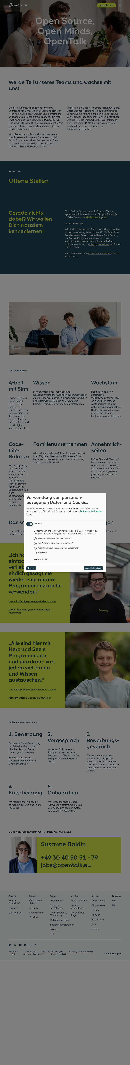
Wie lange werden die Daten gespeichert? (58, 548)
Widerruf (42, 553)
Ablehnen (31, 568)
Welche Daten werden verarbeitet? (55, 538)
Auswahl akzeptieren (93, 568)
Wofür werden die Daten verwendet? (56, 543)
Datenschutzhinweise (91, 511)
